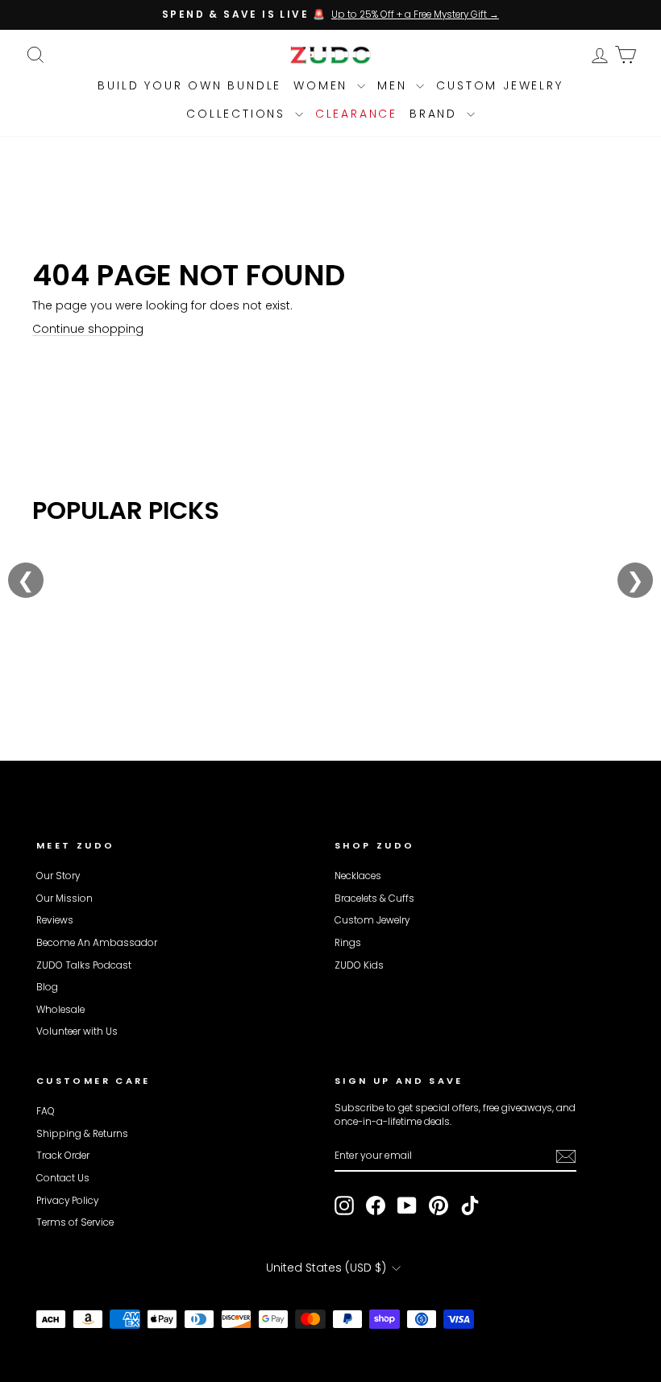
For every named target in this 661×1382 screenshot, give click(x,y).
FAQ (45, 1111)
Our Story (58, 875)
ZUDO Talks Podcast (83, 965)
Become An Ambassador (96, 942)
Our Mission (64, 898)
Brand (436, 114)
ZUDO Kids (359, 965)
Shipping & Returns (82, 1133)
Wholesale (60, 1009)
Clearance (356, 114)
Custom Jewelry (499, 85)
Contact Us (62, 1178)
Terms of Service (75, 1222)
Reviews (54, 920)
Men (394, 85)
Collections (238, 114)
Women (323, 85)
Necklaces (358, 875)
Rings (348, 942)
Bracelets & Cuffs (374, 898)
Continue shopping (87, 329)
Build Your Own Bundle (189, 85)
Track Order (62, 1155)
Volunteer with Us (77, 1031)
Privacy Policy (67, 1200)
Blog (47, 987)
